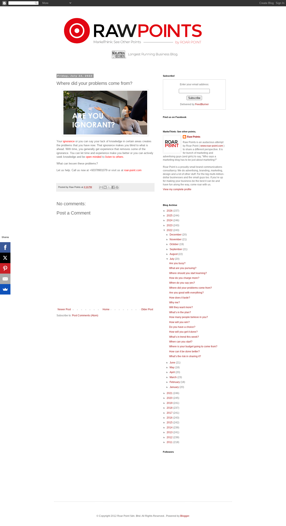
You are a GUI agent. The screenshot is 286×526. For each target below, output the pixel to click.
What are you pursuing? (182, 268)
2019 (170, 403)
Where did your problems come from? (190, 287)
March (173, 377)
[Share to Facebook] (113, 187)
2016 (170, 417)
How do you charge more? (184, 278)
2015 (170, 422)
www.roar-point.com (212, 145)
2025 (170, 215)
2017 (170, 412)
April (172, 372)
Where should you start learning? (188, 273)
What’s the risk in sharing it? (185, 356)
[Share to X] (109, 187)
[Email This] (101, 187)
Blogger (184, 515)
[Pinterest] (5, 268)
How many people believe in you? (188, 317)
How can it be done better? (184, 351)
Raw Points (193, 136)
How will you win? (179, 322)
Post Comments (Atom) (85, 315)
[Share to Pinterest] (117, 187)
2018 (170, 407)
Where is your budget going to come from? (193, 346)
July (172, 258)
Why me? (174, 302)
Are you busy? (177, 263)
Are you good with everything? (186, 292)
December (176, 234)
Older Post (147, 309)
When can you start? (180, 341)
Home (106, 309)
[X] (5, 258)
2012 (170, 437)
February (175, 382)
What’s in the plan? (180, 312)
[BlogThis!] (105, 187)
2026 (170, 210)
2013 (170, 432)
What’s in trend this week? (184, 336)
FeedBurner (202, 104)
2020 (170, 398)
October (174, 244)
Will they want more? (181, 307)
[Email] (5, 279)
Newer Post (64, 309)
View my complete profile (177, 189)
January (174, 387)
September (176, 249)
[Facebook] (5, 247)
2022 (170, 230)
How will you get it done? (183, 331)
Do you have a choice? (182, 327)
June (173, 362)
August (174, 254)
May (172, 367)
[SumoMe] (5, 289)
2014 (170, 427)
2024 (170, 220)
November (176, 239)
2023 (170, 225)
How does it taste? (179, 297)
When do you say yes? (182, 282)
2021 (170, 393)
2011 (170, 442)
